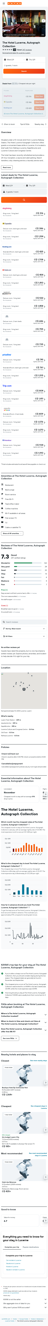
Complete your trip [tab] (12, 1247)
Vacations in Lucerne (13, 1263)
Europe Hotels (24, 1319)
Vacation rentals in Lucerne (15, 1270)
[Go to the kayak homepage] (15, 3)
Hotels (15, 1319)
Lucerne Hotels (9, 1321)
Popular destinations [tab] (31, 1247)
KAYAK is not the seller (12, 1299)
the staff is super (11, 599)
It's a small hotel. (10, 612)
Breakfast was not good (12, 609)
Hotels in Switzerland (37, 1319)
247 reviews (27, 50)
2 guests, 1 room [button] (11, 65)
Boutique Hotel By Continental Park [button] (15, 1088)
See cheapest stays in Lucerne (39, 1107)
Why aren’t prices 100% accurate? (16, 1307)
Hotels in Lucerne (12, 1267)
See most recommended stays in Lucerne (38, 1154)
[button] (3, 3)
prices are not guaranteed (11, 1293)
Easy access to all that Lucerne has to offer (19, 593)
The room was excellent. (13, 596)
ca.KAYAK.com (6, 1319)
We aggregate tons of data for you (16, 1303)
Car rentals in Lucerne (13, 1260)
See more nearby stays (38, 1061)
